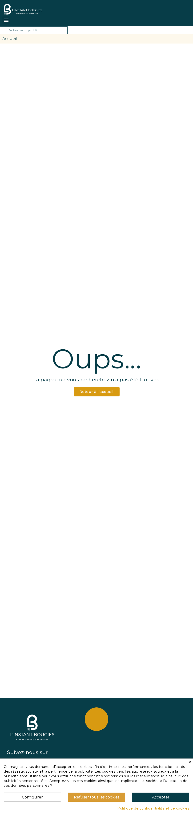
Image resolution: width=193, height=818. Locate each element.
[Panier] (46, 9)
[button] (97, 391)
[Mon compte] (52, 7)
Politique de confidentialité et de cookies (153, 808)
